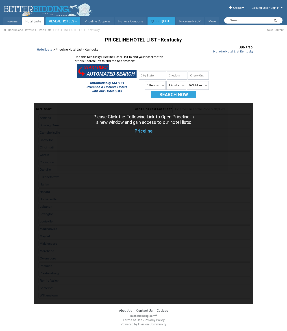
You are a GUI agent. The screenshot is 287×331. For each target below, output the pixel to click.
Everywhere (257, 20)
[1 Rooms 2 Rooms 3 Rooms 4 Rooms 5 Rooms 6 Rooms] (155, 85)
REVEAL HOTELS (62, 21)
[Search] (275, 20)
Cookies (162, 310)
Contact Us (144, 310)
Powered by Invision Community (143, 324)
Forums (12, 21)
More (212, 21)
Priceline (143, 131)
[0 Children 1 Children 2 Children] (198, 85)
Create (237, 7)
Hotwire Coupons (130, 21)
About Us (125, 310)
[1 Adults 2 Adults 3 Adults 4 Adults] (176, 85)
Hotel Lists (33, 21)
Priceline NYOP (190, 21)
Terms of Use (132, 320)
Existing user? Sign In (266, 7)
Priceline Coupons (98, 21)
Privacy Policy (155, 320)
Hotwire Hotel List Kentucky (233, 51)
